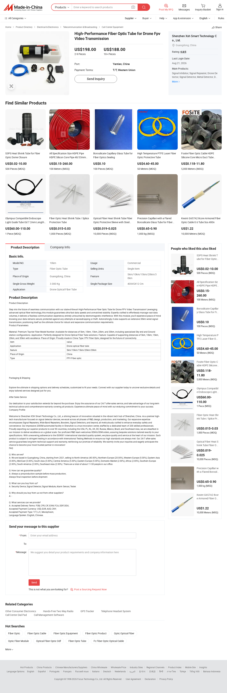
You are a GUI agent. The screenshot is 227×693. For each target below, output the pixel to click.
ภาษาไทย (171, 671)
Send (34, 582)
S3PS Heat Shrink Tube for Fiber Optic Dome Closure (207, 257)
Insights (203, 667)
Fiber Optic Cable (36, 633)
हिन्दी (161, 671)
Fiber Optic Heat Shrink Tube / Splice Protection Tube (208, 416)
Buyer (145, 18)
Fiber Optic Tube (77, 641)
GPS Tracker (87, 611)
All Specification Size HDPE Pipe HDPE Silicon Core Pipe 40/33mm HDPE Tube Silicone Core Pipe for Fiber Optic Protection (208, 283)
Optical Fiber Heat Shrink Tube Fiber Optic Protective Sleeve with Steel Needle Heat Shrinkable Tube (208, 443)
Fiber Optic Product (96, 633)
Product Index (174, 667)
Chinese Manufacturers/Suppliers (71, 667)
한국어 (142, 671)
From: (23, 535)
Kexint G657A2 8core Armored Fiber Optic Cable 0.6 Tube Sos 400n (208, 496)
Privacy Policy (166, 679)
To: (25, 543)
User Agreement (133, 679)
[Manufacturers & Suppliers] (23, 7)
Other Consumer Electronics (20, 611)
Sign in (219, 9)
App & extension (182, 18)
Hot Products (26, 667)
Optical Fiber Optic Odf (48, 641)
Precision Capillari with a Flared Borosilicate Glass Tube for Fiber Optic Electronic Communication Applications (208, 470)
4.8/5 (183, 51)
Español (42, 671)
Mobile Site (190, 667)
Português (54, 671)
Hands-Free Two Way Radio (58, 611)
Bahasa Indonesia (211, 671)
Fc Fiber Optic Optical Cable (109, 641)
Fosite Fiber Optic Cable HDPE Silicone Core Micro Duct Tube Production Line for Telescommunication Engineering (208, 363)
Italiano (95, 671)
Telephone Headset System (116, 611)
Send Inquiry (96, 79)
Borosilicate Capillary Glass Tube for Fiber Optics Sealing (207, 310)
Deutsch (107, 671)
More (175, 81)
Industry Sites (136, 667)
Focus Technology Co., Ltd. (90, 679)
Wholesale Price (118, 667)
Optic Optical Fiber (124, 633)
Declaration (150, 679)
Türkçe (183, 671)
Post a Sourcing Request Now (88, 589)
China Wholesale (99, 667)
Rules (221, 18)
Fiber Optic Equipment (66, 633)
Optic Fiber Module (18, 641)
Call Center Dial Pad (16, 615)
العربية (132, 671)
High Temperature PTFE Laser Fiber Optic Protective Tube (208, 337)
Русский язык (81, 671)
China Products (44, 667)
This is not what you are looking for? (48, 589)
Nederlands (120, 671)
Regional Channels (155, 667)
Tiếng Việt (195, 671)
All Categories (15, 18)
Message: (21, 552)
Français (67, 671)
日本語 (152, 671)
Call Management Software (49, 615)
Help (161, 18)
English (30, 671)
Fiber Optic (14, 633)
